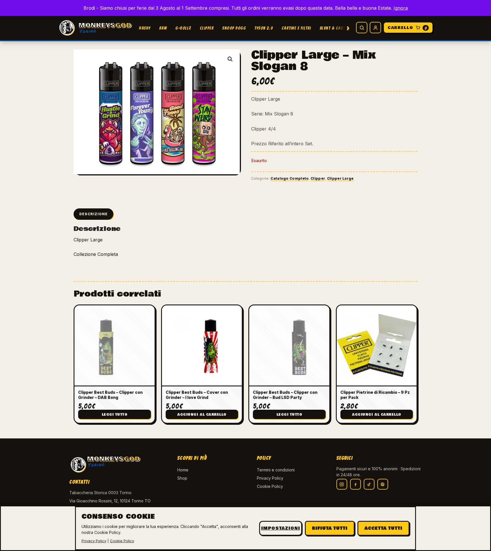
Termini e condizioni (276, 469)
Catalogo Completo (290, 178)
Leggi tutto (115, 414)
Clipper (207, 28)
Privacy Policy (270, 478)
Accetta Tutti (383, 528)
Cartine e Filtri (296, 28)
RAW (163, 28)
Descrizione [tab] (93, 214)
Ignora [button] (401, 8)
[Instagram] (341, 484)
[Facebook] (355, 484)
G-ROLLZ (183, 28)
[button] (230, 59)
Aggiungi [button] (201, 414)
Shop (182, 478)
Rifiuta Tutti (330, 528)
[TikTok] (369, 484)
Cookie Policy (270, 486)
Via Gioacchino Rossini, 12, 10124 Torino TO (110, 500)
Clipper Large (340, 178)
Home (182, 469)
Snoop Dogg (234, 28)
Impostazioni (280, 528)
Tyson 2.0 (263, 28)
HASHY (145, 28)
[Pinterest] (382, 484)
